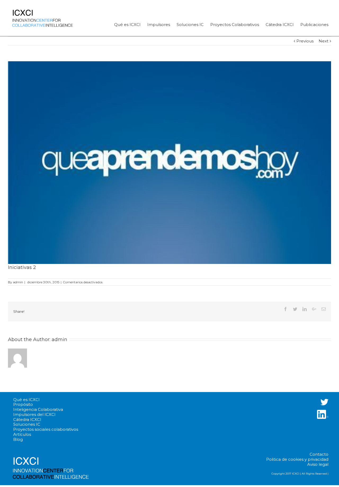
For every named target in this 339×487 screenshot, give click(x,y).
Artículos (22, 434)
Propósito (23, 404)
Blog (18, 439)
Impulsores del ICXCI (34, 414)
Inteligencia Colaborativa (38, 409)
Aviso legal (317, 464)
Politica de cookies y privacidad (297, 459)
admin (18, 282)
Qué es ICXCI (26, 399)
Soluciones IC (26, 424)
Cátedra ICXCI (27, 419)
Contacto (319, 454)
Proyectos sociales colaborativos (45, 429)
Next (323, 41)
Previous (305, 41)
